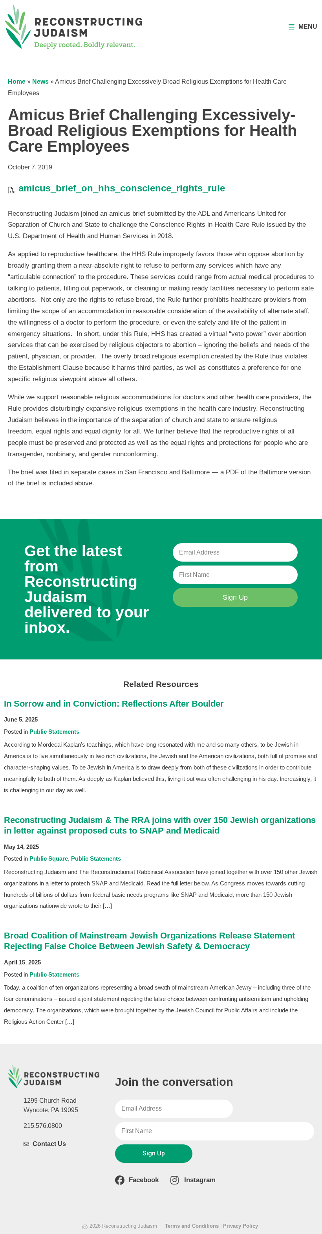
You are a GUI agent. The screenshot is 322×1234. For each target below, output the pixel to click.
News (40, 81)
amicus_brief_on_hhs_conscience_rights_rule (121, 188)
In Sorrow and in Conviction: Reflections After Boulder (114, 704)
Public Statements (54, 731)
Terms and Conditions (192, 1226)
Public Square (48, 858)
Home (17, 81)
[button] (303, 27)
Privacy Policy (240, 1226)
